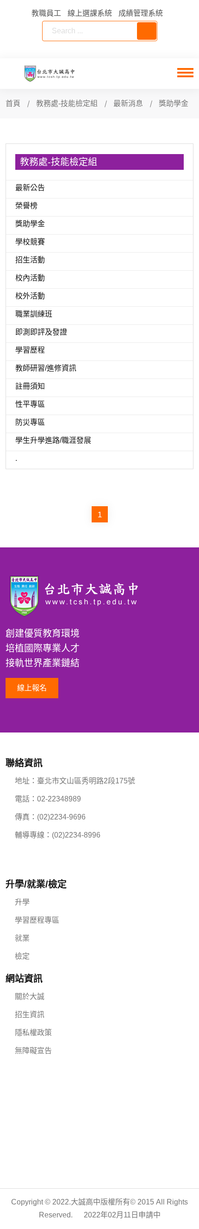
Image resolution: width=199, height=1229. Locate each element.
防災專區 (30, 422)
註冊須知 (30, 386)
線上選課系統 (90, 13)
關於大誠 (29, 996)
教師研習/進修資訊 (45, 368)
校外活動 (30, 296)
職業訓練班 (33, 314)
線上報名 (32, 688)
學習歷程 (30, 350)
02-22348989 (59, 799)
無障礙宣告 (33, 1051)
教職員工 (46, 13)
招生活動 (30, 260)
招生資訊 (29, 1014)
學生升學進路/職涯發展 (53, 440)
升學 (22, 902)
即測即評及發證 (41, 332)
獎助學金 (30, 224)
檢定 (22, 956)
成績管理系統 (140, 13)
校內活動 (30, 278)
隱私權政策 (33, 1033)
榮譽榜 (26, 206)
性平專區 (30, 404)
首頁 (13, 103)
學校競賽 (30, 242)
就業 (22, 938)
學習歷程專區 (37, 920)
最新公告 (30, 188)
